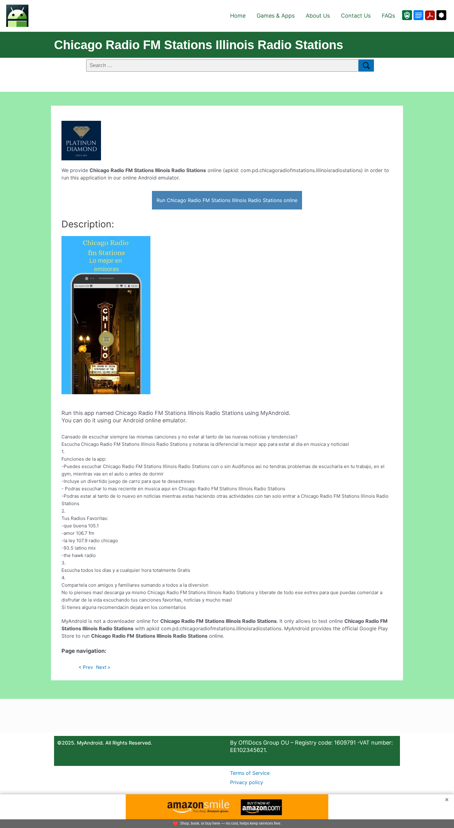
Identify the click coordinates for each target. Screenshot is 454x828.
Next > (103, 667)
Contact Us (356, 15)
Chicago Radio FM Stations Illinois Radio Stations (198, 45)
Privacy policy (246, 782)
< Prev (85, 667)
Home (238, 15)
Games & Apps (276, 15)
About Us (318, 15)
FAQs (388, 15)
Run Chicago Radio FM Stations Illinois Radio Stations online (227, 200)
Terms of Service (250, 773)
